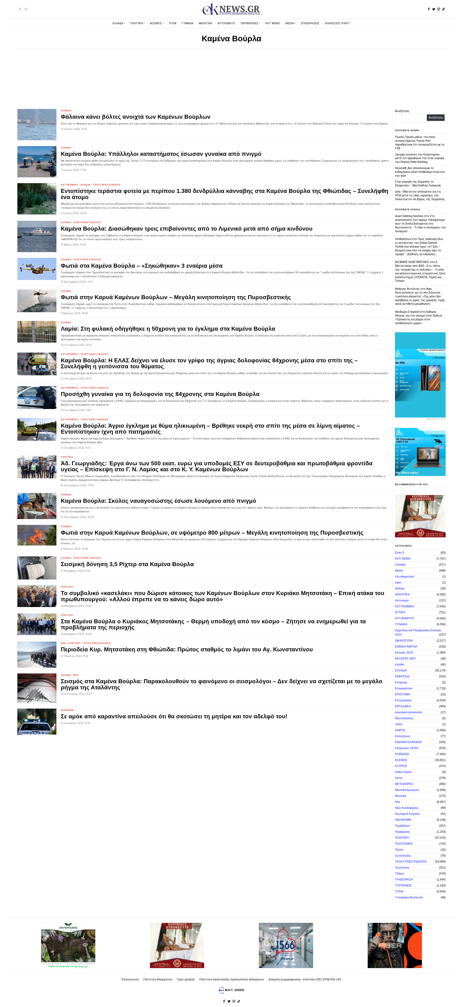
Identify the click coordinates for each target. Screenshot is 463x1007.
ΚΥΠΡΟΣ (401, 766)
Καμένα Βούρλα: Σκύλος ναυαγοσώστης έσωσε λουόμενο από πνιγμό (158, 501)
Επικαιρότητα (403, 688)
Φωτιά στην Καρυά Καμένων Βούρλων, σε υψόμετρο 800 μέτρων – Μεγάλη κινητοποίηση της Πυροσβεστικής (212, 533)
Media (399, 570)
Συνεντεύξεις (403, 855)
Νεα (63, 643)
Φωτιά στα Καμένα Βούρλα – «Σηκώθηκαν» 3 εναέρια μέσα (142, 266)
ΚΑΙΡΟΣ (400, 730)
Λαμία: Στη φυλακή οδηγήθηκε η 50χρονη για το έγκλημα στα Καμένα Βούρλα (168, 329)
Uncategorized (404, 576)
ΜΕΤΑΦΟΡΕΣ (404, 783)
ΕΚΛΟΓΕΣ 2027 (405, 658)
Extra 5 (399, 552)
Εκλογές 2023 (404, 652)
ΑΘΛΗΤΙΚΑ (402, 594)
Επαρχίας (401, 682)
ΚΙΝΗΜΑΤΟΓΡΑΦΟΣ (408, 742)
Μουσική (400, 795)
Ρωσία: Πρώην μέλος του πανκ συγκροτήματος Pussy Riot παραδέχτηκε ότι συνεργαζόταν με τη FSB (419, 142)
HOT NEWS (403, 558)
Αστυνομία (402, 600)
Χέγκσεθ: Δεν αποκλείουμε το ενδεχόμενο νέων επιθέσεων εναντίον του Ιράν (420, 171)
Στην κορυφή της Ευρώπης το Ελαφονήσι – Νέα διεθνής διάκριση (418, 183)
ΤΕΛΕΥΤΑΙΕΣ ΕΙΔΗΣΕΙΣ (107, 184)
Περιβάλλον (402, 825)
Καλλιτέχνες (402, 736)
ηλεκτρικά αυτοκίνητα (408, 712)
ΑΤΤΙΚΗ (400, 612)
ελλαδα (399, 664)
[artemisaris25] (68, 945)
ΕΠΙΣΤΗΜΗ (402, 694)
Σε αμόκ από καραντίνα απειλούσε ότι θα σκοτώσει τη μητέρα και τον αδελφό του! (174, 716)
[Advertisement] (231, 76)
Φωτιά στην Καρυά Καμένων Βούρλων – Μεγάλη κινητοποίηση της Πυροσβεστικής (176, 297)
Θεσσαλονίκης (404, 718)
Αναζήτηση (402, 111)
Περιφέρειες (402, 831)
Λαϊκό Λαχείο (403, 772)
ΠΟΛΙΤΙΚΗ (67, 457)
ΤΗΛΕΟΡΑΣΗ (404, 879)
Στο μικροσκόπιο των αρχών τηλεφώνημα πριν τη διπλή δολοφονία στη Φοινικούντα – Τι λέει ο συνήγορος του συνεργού (420, 223)
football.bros (403, 239)
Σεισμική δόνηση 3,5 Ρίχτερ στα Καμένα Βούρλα (127, 564)
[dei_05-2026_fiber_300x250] (395, 945)
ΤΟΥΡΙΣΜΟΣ (403, 885)
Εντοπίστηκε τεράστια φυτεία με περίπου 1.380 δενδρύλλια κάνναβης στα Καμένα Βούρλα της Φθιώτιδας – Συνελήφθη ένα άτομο (224, 194)
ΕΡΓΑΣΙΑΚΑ (403, 706)
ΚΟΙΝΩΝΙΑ (67, 710)
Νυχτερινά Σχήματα (407, 813)
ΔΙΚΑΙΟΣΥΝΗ (404, 640)
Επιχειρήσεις (403, 700)
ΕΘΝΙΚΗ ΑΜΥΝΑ (406, 646)
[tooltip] (429, 9)
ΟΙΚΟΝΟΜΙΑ (403, 819)
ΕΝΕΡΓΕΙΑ (402, 676)
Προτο (399, 849)
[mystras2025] (420, 516)
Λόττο (398, 778)
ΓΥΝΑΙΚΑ (401, 624)
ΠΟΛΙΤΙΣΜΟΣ (404, 843)
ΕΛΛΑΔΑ (66, 110)
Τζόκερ (399, 873)
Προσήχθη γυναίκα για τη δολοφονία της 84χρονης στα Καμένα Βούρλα (160, 394)
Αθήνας (400, 588)
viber (398, 582)
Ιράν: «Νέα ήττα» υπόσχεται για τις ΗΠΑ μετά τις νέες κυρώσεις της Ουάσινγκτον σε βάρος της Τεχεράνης (420, 195)
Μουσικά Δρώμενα (407, 789)
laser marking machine (409, 216)
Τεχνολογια (402, 867)
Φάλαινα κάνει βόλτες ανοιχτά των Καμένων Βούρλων (136, 117)
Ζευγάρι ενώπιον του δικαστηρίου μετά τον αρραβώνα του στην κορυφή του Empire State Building (419, 158)
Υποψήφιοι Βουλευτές (409, 897)
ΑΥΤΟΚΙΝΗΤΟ (404, 618)
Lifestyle (400, 564)
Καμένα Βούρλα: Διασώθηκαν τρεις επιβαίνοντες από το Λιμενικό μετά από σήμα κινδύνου (187, 229)
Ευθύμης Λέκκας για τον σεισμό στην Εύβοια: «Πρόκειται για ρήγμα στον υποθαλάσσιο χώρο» (418, 317)
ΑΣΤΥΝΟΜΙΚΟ (69, 184)
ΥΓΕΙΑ (399, 891)
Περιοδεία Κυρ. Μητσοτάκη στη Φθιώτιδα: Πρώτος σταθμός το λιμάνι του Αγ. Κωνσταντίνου (187, 649)
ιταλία (398, 724)
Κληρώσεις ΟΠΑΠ (407, 748)
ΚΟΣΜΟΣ (401, 760)
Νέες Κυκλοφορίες (407, 807)
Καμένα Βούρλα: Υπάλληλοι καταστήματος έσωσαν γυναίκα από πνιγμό (161, 154)
